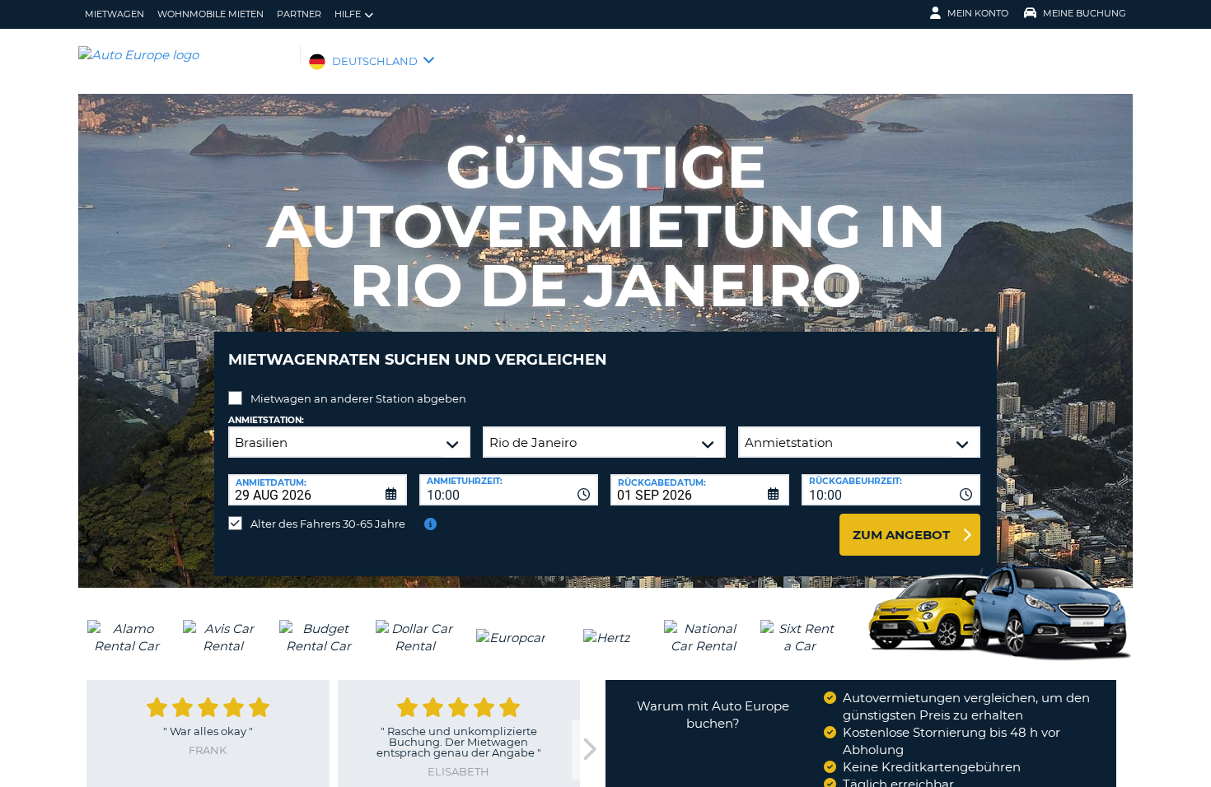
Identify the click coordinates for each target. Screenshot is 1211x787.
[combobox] (508, 490)
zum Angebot (901, 535)
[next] (588, 749)
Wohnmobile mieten (210, 14)
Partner (299, 14)
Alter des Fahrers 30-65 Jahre (327, 523)
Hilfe (347, 14)
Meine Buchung (1084, 13)
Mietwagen (114, 14)
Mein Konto (977, 13)
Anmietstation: (266, 420)
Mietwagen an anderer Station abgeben (358, 398)
